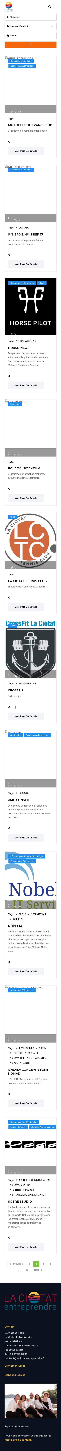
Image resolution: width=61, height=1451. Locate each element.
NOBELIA (15, 926)
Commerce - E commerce (22, 283)
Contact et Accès (15, 1365)
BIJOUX (42, 1048)
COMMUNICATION (21, 1185)
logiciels (17, 919)
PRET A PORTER (37, 1058)
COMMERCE (18, 1058)
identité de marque (23, 1190)
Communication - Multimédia (23, 1122)
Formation (15, 404)
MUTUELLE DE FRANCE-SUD (30, 125)
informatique (39, 914)
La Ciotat (24, 227)
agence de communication (34, 1180)
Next (36, 1270)
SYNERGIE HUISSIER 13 (25, 234)
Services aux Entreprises (22, 66)
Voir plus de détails (26, 151)
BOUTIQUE (17, 1053)
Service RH (15, 735)
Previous (18, 1264)
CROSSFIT (16, 690)
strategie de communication (29, 1195)
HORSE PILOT (18, 348)
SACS (15, 1063)
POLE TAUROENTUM (24, 468)
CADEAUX (32, 1053)
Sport (42, 283)
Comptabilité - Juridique (21, 61)
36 (28, 1269)
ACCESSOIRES (26, 1048)
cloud (22, 914)
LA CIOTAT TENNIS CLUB (27, 581)
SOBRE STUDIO (20, 1201)
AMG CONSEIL (19, 800)
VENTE (26, 1063)
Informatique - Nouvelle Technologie (26, 856)
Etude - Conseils (18, 1127)
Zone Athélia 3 (27, 341)
